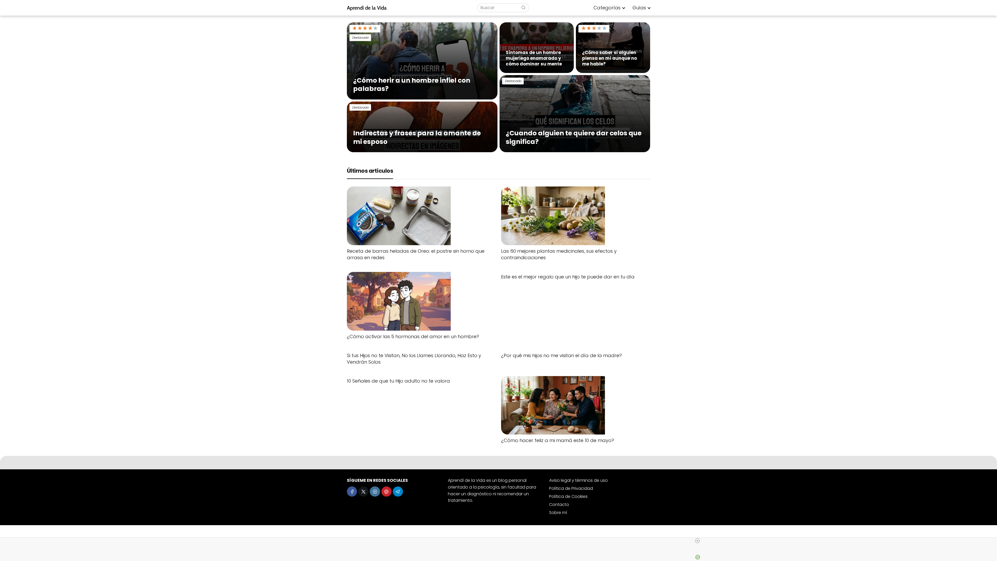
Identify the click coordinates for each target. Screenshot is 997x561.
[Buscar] (523, 7)
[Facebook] (352, 491)
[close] (697, 540)
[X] (363, 491)
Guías (639, 7)
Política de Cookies (568, 496)
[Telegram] (398, 491)
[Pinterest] (386, 491)
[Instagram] (375, 491)
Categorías (607, 7)
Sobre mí (558, 513)
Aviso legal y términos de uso (578, 480)
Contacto (559, 504)
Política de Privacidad (571, 488)
